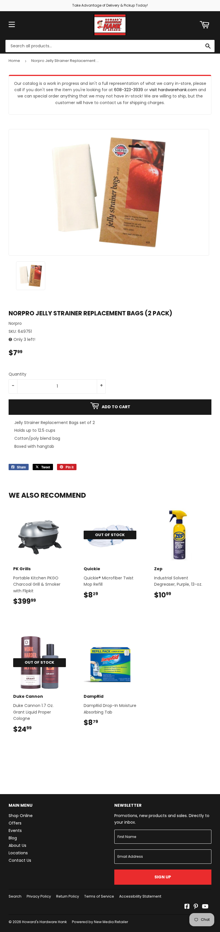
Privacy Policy (39, 896)
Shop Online (21, 815)
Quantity (17, 374)
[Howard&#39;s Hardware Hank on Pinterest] (196, 907)
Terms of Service (99, 896)
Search (15, 896)
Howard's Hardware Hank (44, 921)
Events (15, 830)
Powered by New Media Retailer (100, 921)
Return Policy (67, 896)
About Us (17, 845)
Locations (18, 853)
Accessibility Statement (140, 896)
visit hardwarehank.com (173, 90)
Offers (15, 823)
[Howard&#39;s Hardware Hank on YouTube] (205, 907)
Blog (13, 838)
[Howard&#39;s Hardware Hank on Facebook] (187, 907)
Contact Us (20, 860)
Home (14, 60)
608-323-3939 (128, 90)
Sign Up (162, 877)
